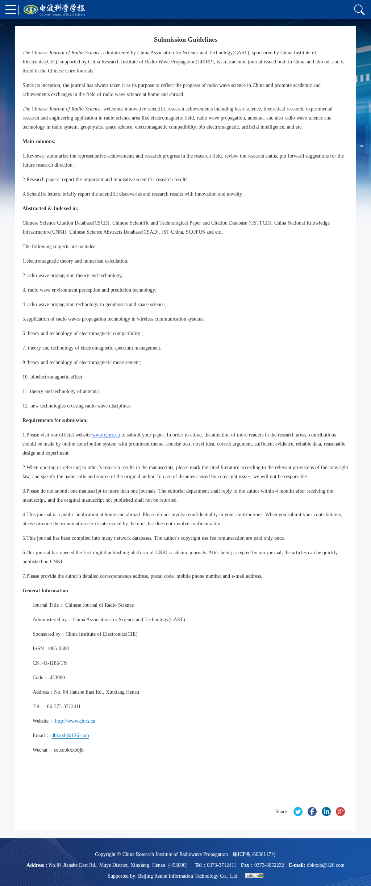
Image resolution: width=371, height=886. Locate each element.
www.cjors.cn (106, 435)
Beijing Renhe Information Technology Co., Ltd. (188, 876)
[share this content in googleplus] (340, 811)
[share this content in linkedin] (326, 811)
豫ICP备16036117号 (254, 854)
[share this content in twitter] (298, 811)
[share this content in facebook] (312, 811)
